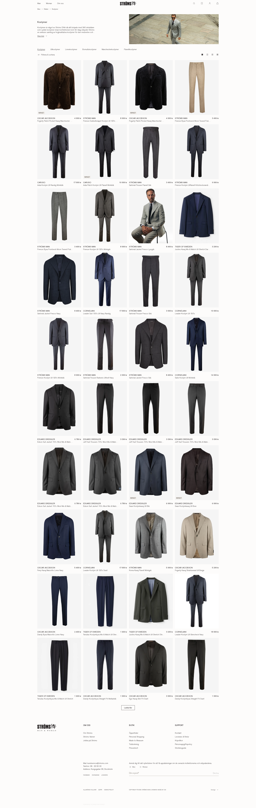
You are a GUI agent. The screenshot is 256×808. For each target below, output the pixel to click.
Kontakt (178, 733)
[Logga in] (210, 3)
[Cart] (217, 3)
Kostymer (55, 9)
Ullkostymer (55, 49)
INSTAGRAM (95, 775)
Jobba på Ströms (90, 740)
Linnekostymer (71, 49)
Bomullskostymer (89, 49)
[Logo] (128, 3)
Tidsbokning (134, 744)
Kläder (46, 9)
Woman (49, 3)
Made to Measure (136, 740)
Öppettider (133, 733)
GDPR (100, 790)
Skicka (216, 773)
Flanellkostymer (130, 49)
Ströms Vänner (89, 737)
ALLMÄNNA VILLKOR (89, 790)
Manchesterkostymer (110, 49)
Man (39, 3)
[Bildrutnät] (217, 54)
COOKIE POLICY (109, 790)
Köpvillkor (179, 740)
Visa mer (40, 36)
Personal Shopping (136, 737)
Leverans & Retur (182, 737)
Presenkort (133, 748)
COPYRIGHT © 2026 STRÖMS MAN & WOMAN (143, 790)
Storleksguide (180, 748)
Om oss (60, 3)
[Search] (194, 3)
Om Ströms (87, 733)
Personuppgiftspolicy (183, 744)
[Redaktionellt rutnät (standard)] (202, 54)
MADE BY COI (162, 790)
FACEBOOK (86, 775)
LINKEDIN (104, 775)
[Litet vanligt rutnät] (212, 54)
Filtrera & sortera (48, 55)
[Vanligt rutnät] (207, 54)
